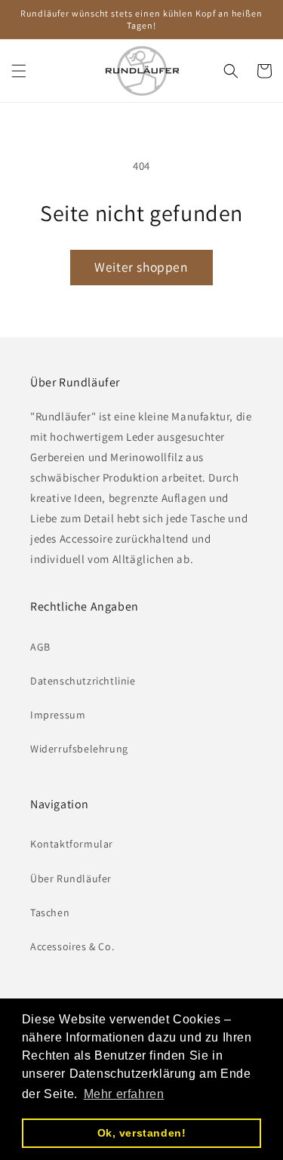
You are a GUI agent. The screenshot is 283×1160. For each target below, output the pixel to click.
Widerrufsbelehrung (79, 748)
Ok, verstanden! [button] (141, 1133)
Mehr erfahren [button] (124, 1094)
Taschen (49, 912)
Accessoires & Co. (72, 946)
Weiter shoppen (141, 266)
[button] (18, 71)
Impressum (57, 715)
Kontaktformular (71, 844)
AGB (40, 647)
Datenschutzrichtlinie (83, 681)
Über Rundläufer (71, 878)
